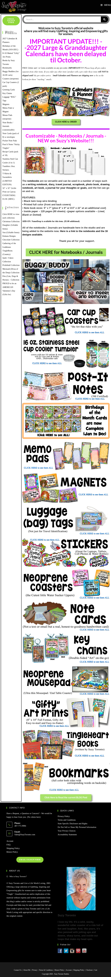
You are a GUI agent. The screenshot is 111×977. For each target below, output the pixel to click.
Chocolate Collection (11, 240)
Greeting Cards (8, 90)
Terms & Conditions (46, 970)
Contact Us (18, 970)
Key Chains (7, 93)
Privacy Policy (64, 816)
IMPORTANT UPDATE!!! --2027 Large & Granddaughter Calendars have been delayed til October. (65, 51)
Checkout (89, 970)
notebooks (33, 181)
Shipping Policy (13, 848)
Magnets (5, 104)
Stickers (5, 170)
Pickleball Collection (11, 265)
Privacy (34, 970)
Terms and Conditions (67, 820)
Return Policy (12, 852)
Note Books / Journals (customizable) (8, 126)
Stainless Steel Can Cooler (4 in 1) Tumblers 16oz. (10, 162)
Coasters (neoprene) (10, 79)
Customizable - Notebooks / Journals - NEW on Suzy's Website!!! (66, 138)
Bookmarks (7, 68)
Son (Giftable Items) (10, 232)
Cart (95, 970)
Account (10, 841)
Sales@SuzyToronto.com (24, 834)
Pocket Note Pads (9, 141)
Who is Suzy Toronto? (18, 876)
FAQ (8, 845)
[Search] (104, 19)
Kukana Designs (9, 236)
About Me (26, 970)
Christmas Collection (11, 221)
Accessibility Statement (67, 834)
